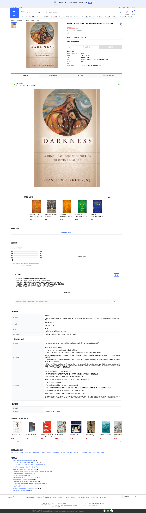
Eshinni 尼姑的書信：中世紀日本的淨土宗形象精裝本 (25, 477)
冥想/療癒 (49, 452)
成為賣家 (133, 7)
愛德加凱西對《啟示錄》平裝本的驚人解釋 (22, 473)
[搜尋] (121, 12)
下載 (90, 2)
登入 (120, 7)
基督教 (93, 452)
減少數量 (73, 46)
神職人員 (76, 452)
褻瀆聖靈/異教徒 (83, 452)
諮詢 (116, 275)
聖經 (90, 452)
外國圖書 (27, 20)
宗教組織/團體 (36, 452)
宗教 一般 (13, 452)
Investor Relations (19, 496)
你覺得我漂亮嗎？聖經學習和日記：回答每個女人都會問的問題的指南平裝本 (30, 484)
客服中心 (129, 7)
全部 (39, 12)
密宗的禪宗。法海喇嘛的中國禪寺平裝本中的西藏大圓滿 (25, 467)
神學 (38, 20)
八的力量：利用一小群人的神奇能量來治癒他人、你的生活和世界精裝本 (29, 465)
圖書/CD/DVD (20, 20)
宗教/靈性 (33, 20)
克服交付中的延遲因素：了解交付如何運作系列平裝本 (25, 481)
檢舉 (114, 301)
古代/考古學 (20, 452)
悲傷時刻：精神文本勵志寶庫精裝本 (21, 490)
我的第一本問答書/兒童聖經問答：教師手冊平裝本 (24, 460)
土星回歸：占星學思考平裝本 (19, 486)
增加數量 (73, 48)
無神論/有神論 (56, 452)
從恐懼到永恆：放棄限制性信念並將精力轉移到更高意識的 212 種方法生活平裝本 (31, 471)
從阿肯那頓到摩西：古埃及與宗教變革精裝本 (23, 479)
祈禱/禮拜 (43, 452)
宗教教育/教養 (28, 452)
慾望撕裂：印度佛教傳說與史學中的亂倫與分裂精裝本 (25, 488)
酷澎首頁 (13, 20)
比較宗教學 (69, 452)
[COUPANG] (45, 504)
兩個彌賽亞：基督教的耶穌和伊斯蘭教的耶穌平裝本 (24, 469)
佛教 (98, 452)
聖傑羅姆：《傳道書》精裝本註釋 (20, 475)
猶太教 (102, 452)
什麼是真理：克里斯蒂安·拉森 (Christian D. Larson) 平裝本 (26, 462)
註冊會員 (124, 7)
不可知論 (63, 452)
